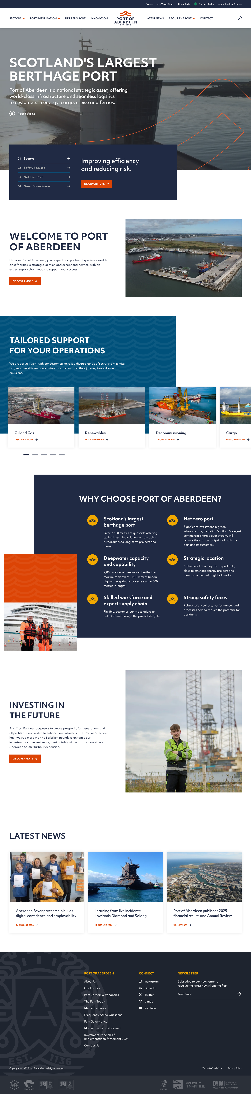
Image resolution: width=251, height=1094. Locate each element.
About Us (90, 981)
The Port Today (206, 4)
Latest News (155, 18)
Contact (206, 18)
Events (149, 4)
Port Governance (95, 1021)
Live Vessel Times (165, 4)
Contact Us (91, 1045)
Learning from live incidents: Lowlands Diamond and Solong (121, 913)
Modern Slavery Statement (102, 1028)
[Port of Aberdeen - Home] (125, 18)
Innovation (99, 18)
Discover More (94, 183)
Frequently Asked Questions (103, 1015)
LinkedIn (150, 988)
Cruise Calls (184, 4)
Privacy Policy (235, 1068)
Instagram (151, 981)
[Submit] (239, 994)
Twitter (149, 995)
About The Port (180, 18)
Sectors (15, 18)
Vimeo (148, 1001)
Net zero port (75, 18)
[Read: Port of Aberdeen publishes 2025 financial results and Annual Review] (204, 892)
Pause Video (26, 114)
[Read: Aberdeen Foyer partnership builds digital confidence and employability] (46, 892)
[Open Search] (240, 18)
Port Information (43, 18)
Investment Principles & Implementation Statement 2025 (106, 1037)
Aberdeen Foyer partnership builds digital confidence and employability (46, 913)
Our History (92, 988)
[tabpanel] (125, 172)
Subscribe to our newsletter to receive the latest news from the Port (202, 983)
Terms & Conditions (212, 1068)
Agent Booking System (230, 4)
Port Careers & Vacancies (101, 995)
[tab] (44, 160)
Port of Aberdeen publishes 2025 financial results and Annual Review (202, 913)
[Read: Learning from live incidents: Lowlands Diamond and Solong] (125, 892)
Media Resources (96, 1008)
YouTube (150, 1008)
